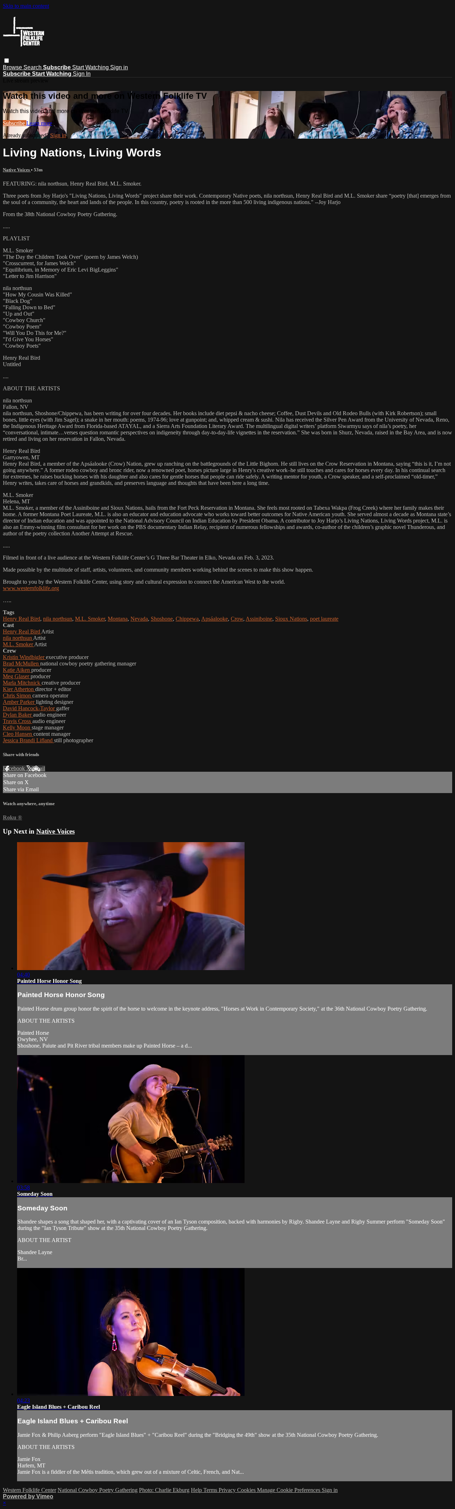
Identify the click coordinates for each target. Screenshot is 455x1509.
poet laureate (324, 619)
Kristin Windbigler (24, 657)
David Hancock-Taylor (29, 708)
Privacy (228, 1490)
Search (33, 67)
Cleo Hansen (18, 734)
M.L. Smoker (90, 619)
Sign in (119, 67)
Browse (13, 67)
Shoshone (162, 619)
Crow (237, 619)
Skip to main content (26, 6)
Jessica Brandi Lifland (28, 740)
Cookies (247, 1490)
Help (197, 1490)
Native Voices (17, 169)
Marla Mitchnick (22, 683)
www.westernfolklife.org (31, 588)
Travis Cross (17, 721)
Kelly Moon (17, 727)
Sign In (82, 74)
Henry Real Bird (21, 619)
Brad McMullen (21, 663)
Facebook (14, 768)
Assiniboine (259, 619)
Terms (211, 1490)
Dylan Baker (18, 715)
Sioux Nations (291, 619)
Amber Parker (19, 702)
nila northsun (57, 619)
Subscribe (14, 123)
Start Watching (91, 67)
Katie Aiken (17, 670)
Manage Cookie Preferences (289, 1490)
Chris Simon (17, 695)
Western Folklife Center (29, 1490)
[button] (6, 60)
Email (38, 768)
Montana (118, 619)
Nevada (139, 619)
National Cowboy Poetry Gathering (98, 1490)
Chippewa (187, 619)
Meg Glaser (17, 676)
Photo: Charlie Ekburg (164, 1490)
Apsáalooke (214, 619)
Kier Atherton (19, 689)
